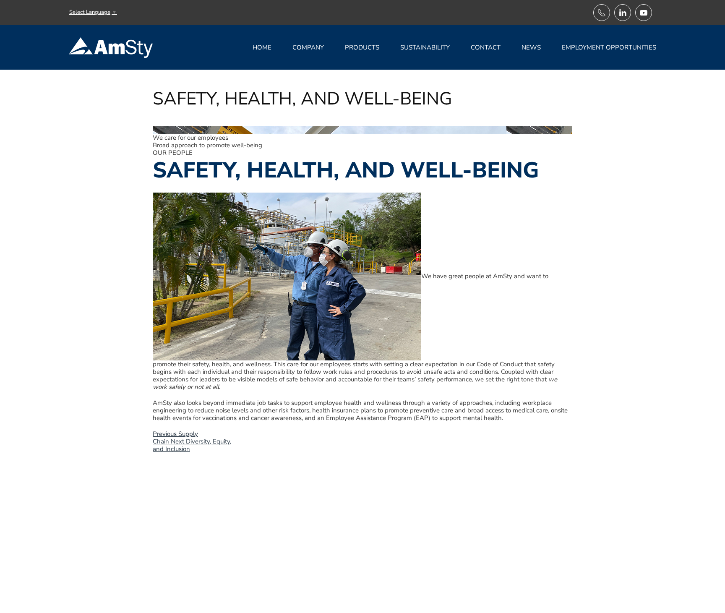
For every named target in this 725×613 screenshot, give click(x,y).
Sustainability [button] (425, 47)
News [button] (531, 47)
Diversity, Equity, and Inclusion (192, 445)
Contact (486, 47)
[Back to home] (112, 47)
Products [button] (362, 47)
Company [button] (308, 47)
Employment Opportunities (609, 47)
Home (262, 47)
